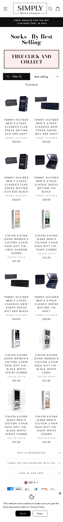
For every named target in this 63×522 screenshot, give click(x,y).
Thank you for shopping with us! (31, 463)
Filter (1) (16, 76)
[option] (31, 22)
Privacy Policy (37, 506)
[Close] (60, 493)
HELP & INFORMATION (31, 452)
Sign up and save (31, 473)
